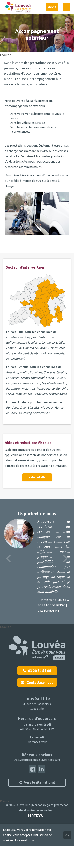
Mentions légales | (43, 805)
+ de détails (37, 477)
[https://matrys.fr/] (35, 817)
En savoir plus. (25, 840)
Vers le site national (39, 782)
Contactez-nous (39, 682)
